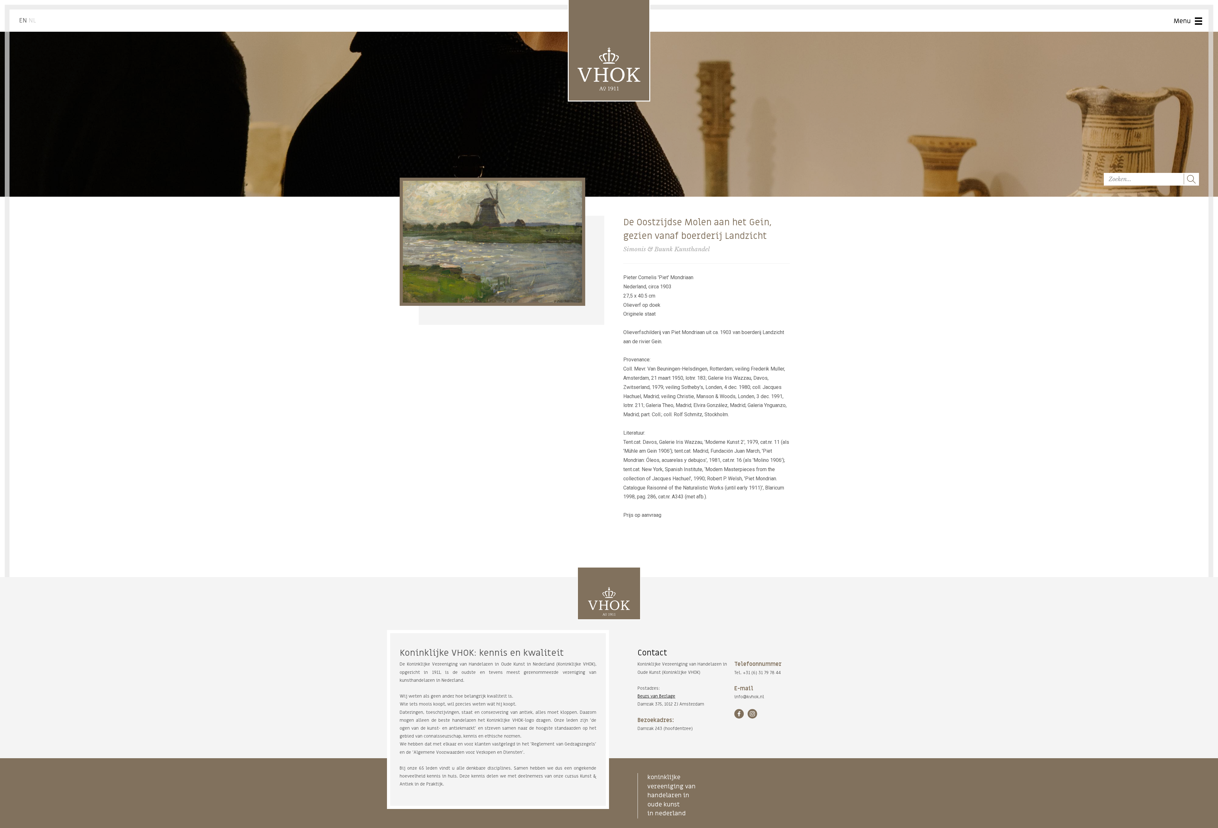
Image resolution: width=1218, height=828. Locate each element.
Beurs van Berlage (656, 696)
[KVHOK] (609, 601)
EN (23, 20)
